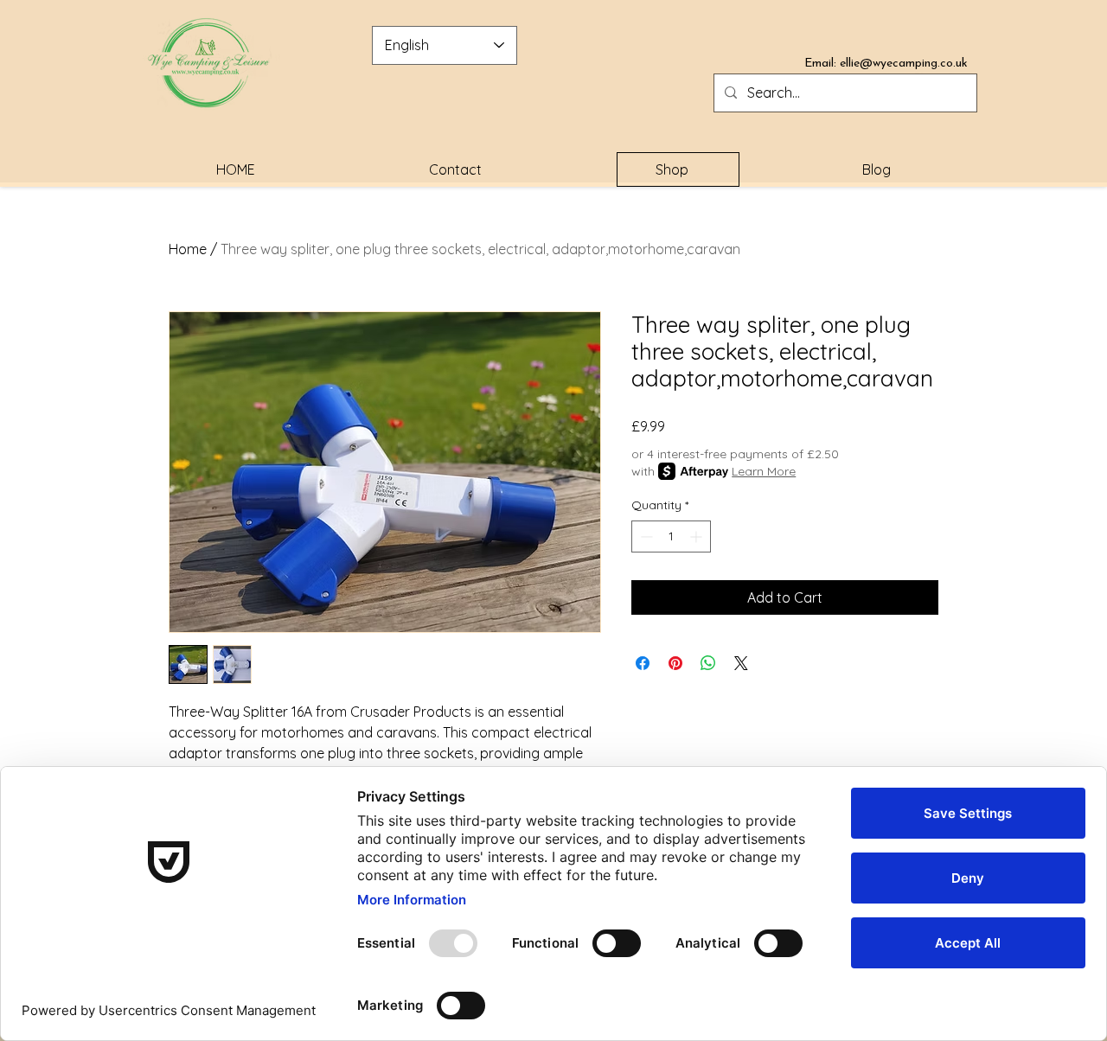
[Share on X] (741, 663)
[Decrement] (645, 536)
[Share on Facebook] (642, 663)
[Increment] (697, 536)
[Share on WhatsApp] (708, 663)
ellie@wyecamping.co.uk (904, 63)
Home (188, 249)
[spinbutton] (671, 536)
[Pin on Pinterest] (675, 663)
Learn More (764, 471)
